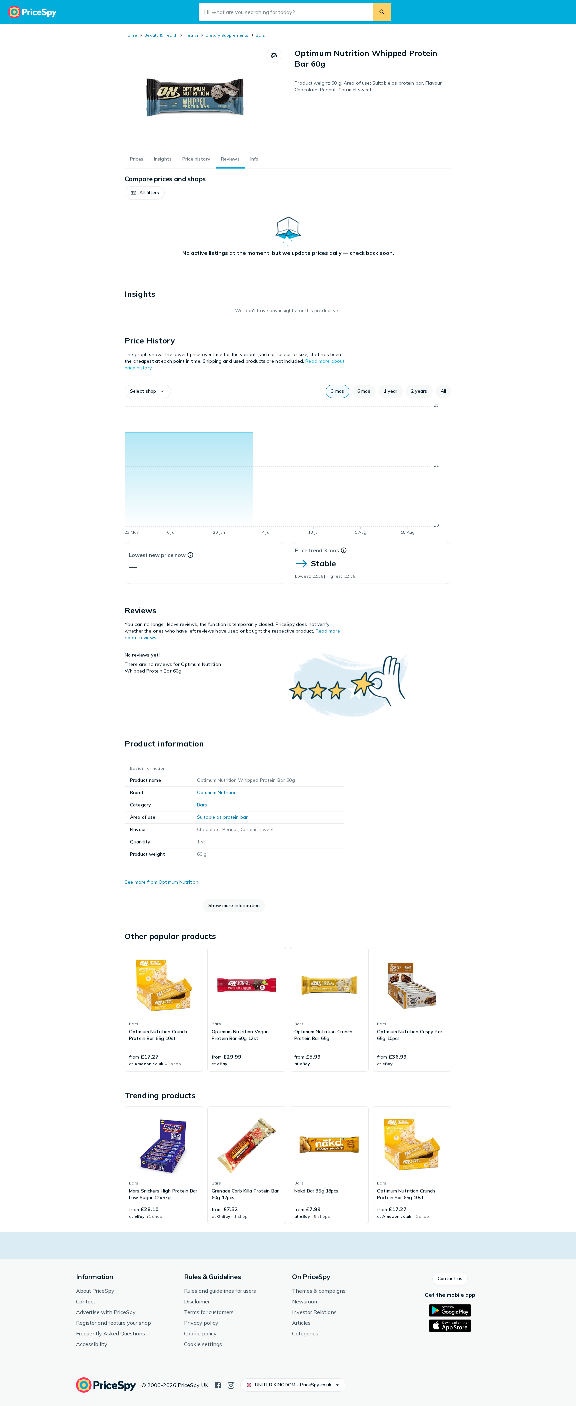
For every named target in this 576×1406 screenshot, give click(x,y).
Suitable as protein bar (222, 817)
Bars (260, 35)
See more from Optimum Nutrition (161, 882)
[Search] (382, 12)
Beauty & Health (160, 35)
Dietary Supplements (227, 35)
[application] (288, 470)
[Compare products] (274, 55)
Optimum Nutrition (217, 792)
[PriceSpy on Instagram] (231, 1384)
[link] (164, 1009)
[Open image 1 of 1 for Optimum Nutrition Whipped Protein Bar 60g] (196, 98)
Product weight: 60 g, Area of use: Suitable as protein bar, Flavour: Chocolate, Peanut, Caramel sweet (369, 86)
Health (191, 35)
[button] (145, 193)
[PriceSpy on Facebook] (218, 1384)
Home (131, 35)
